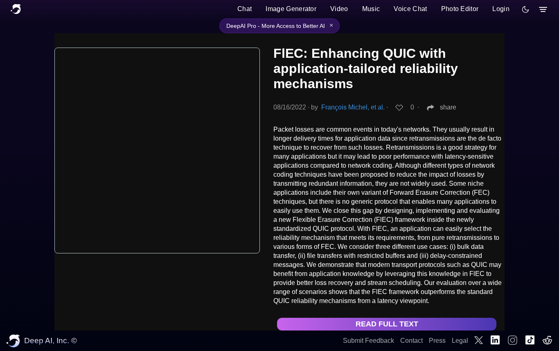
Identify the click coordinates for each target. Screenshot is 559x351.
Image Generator (291, 8)
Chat (244, 8)
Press (437, 340)
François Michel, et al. (353, 107)
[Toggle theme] (525, 9)
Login (500, 8)
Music (371, 8)
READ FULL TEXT (387, 324)
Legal (460, 340)
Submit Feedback (368, 340)
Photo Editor (460, 8)
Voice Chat (410, 8)
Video (339, 8)
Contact (411, 340)
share (448, 107)
